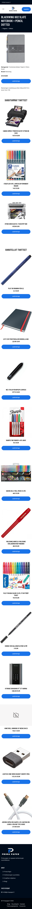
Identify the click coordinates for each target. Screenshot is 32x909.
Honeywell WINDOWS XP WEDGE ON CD (16, 728)
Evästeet (22, 904)
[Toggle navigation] (3, 9)
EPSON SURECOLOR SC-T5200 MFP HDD (16, 224)
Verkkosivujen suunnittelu (11, 875)
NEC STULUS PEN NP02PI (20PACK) (16, 390)
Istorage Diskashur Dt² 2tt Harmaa (16, 688)
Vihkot (11, 28)
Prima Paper (7, 871)
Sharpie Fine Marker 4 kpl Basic (16, 440)
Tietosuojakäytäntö (12, 906)
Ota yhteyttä (15, 904)
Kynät (3, 69)
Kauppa (26, 9)
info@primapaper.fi (6, 2)
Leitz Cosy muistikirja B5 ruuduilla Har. (16, 339)
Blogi (5, 881)
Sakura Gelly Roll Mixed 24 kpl (16, 491)
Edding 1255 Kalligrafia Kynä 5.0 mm (16, 646)
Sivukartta (22, 906)
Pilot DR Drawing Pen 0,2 (16, 288)
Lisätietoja (16, 81)
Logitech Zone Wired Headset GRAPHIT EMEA (16, 774)
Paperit (5, 28)
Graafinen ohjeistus (10, 878)
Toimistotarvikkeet (14, 67)
